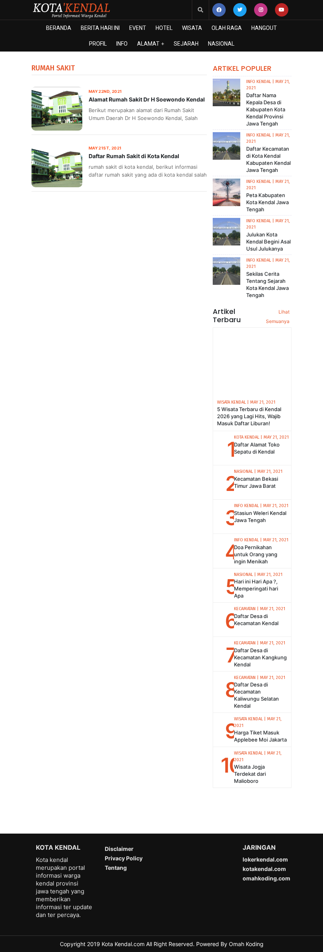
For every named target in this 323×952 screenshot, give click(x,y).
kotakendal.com (264, 868)
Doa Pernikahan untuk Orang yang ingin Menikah (255, 554)
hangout (264, 28)
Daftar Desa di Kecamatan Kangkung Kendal (260, 657)
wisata (192, 28)
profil (98, 44)
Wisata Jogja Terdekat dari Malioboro (250, 774)
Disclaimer (119, 848)
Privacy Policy (124, 858)
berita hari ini (100, 28)
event (137, 28)
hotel (164, 28)
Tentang (116, 867)
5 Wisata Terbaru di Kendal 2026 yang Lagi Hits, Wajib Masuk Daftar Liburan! (249, 416)
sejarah (186, 44)
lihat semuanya (278, 316)
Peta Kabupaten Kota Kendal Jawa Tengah (267, 202)
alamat (148, 44)
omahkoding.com (266, 878)
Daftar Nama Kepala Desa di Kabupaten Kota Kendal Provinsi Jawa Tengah (265, 109)
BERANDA (58, 28)
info (122, 44)
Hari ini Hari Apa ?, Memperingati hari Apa (256, 588)
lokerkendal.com (265, 859)
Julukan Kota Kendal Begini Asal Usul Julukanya (268, 241)
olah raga (227, 28)
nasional (221, 44)
